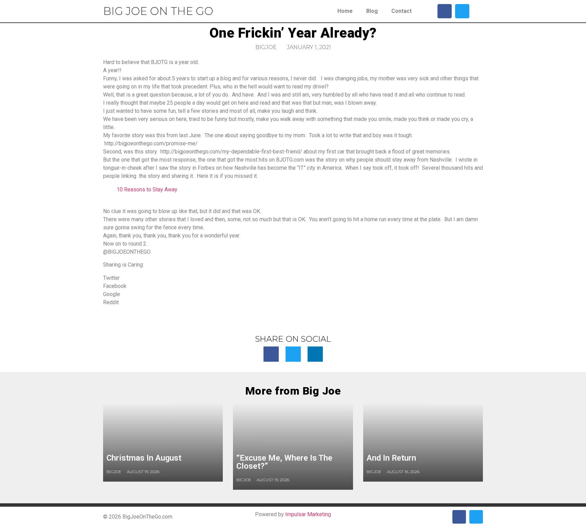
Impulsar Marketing (308, 514)
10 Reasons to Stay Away (147, 189)
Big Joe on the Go (158, 11)
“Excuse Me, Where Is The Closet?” (284, 462)
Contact (401, 11)
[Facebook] (444, 11)
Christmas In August (143, 458)
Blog (372, 11)
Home (345, 11)
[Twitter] (462, 11)
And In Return (391, 458)
